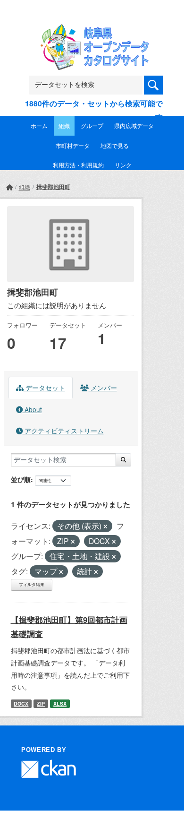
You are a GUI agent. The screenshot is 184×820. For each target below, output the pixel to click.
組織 (64, 125)
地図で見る (114, 145)
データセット (44, 387)
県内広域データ (134, 125)
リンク (123, 165)
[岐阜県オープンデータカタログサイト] (92, 30)
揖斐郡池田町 (53, 186)
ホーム (39, 125)
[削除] (105, 526)
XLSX (60, 703)
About (32, 409)
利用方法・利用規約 (78, 165)
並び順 (21, 479)
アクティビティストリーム (63, 430)
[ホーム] (9, 187)
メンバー (103, 387)
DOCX (21, 703)
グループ (92, 125)
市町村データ (73, 145)
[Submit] (123, 459)
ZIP (41, 703)
